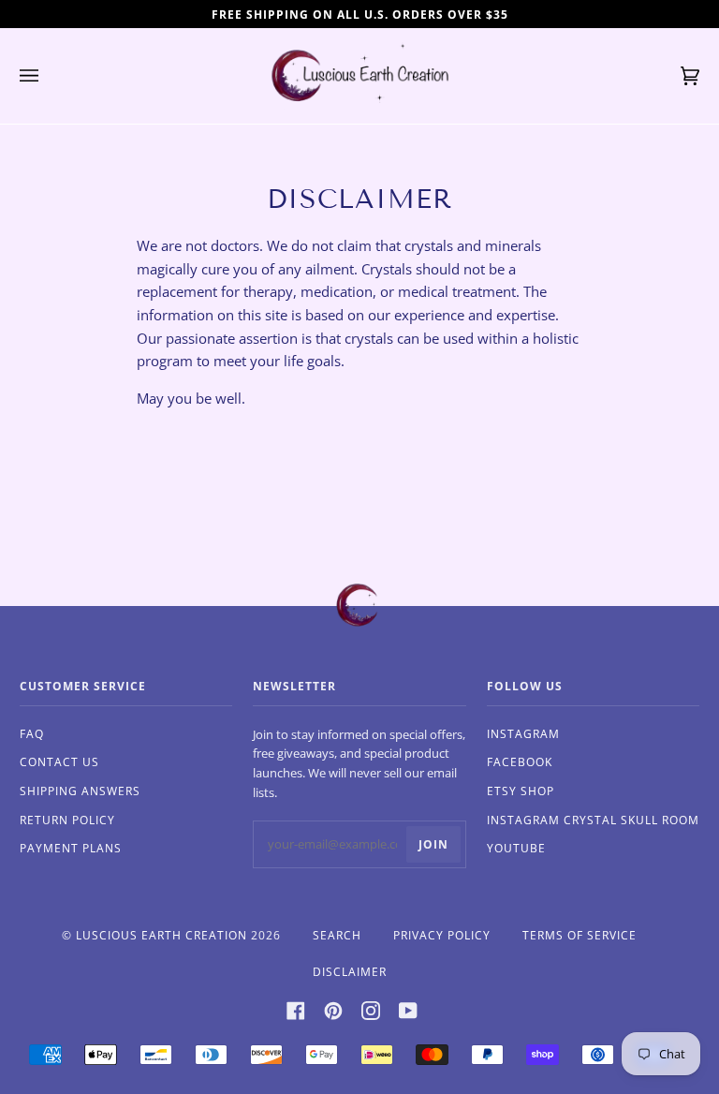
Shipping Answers (80, 791)
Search (337, 935)
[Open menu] (48, 76)
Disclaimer (350, 972)
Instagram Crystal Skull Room (593, 820)
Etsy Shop (520, 791)
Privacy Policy (442, 935)
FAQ (32, 734)
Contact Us (59, 762)
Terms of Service (579, 935)
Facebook (519, 762)
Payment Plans (71, 848)
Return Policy (67, 820)
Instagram (523, 734)
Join (433, 844)
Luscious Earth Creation (161, 935)
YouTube (516, 848)
